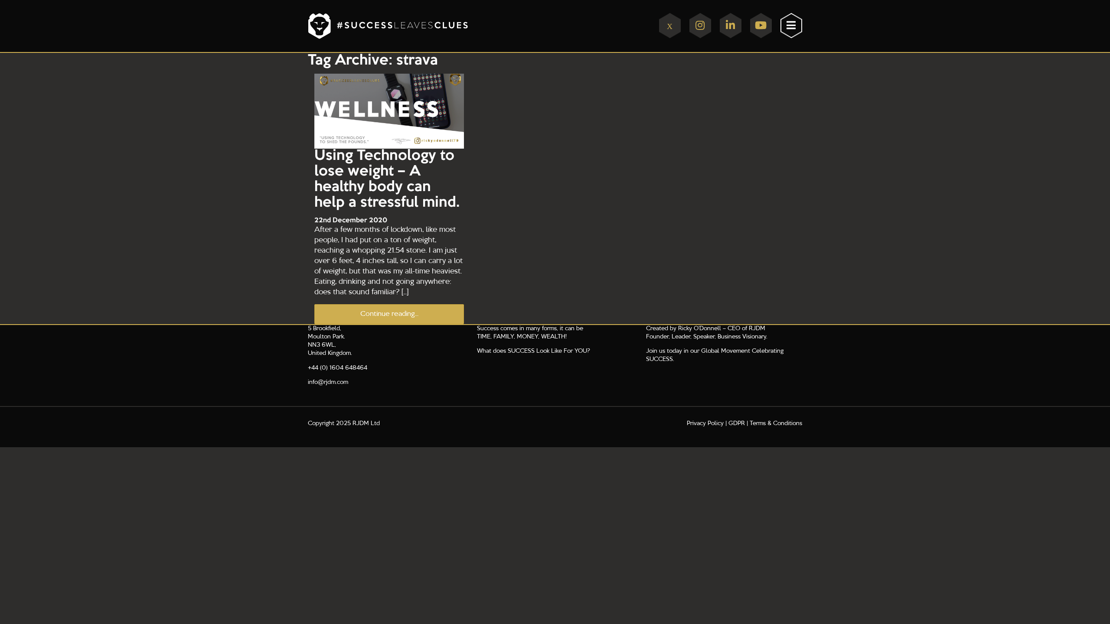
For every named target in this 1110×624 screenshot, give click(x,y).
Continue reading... (389, 314)
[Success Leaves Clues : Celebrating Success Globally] (428, 26)
